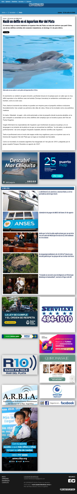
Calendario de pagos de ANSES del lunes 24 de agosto (56, 213)
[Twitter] (73, 482)
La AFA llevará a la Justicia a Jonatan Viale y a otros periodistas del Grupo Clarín (55, 193)
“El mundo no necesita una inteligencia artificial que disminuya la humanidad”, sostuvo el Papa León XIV (56, 276)
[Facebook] (70, 482)
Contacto (29, 1)
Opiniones (8, 1)
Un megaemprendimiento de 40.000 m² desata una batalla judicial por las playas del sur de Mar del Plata (56, 255)
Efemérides (14, 1)
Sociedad (12, 13)
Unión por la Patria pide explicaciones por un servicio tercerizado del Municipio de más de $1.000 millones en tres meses (56, 235)
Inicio (3, 1)
